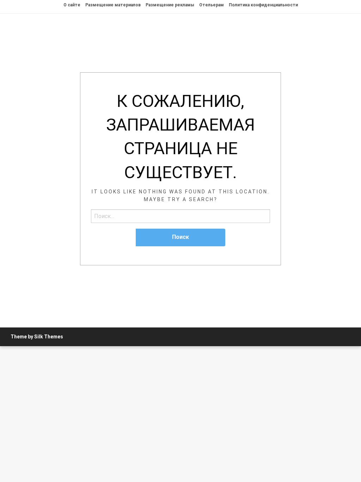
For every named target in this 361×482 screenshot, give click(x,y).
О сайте (71, 4)
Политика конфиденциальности (263, 4)
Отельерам (211, 4)
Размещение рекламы (170, 4)
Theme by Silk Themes (37, 336)
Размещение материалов (113, 4)
